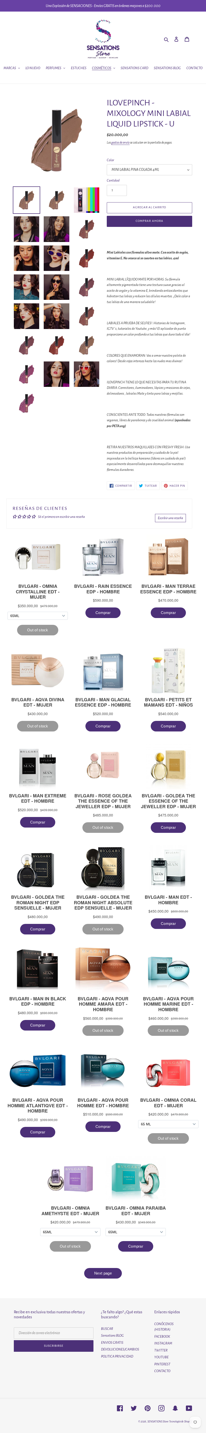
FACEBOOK (162, 1336)
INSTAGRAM (163, 1343)
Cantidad (113, 180)
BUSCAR (107, 1329)
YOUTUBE (161, 1357)
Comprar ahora (149, 221)
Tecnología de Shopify (180, 1421)
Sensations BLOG (112, 1335)
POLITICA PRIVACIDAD (117, 1356)
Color (110, 160)
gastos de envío (120, 142)
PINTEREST (162, 1364)
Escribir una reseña (170, 518)
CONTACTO (162, 1371)
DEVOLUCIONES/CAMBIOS (120, 1349)
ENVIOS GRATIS (112, 1342)
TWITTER (161, 1350)
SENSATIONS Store (158, 1421)
